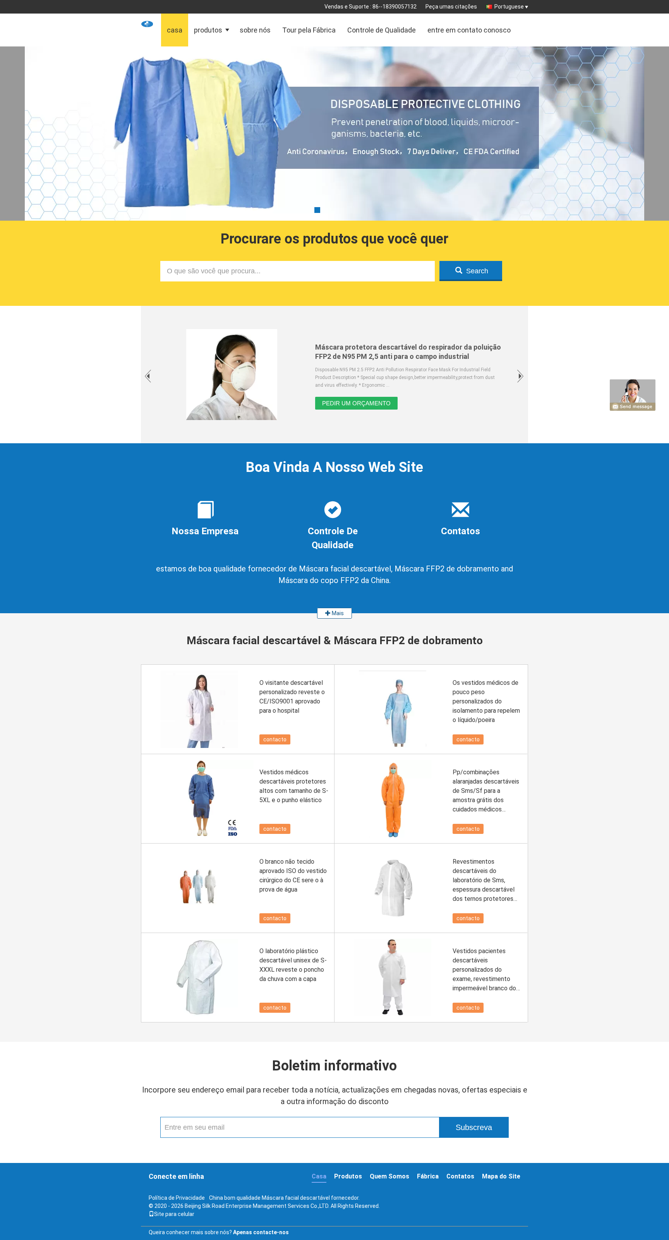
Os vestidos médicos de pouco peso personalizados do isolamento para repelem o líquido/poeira (486, 701)
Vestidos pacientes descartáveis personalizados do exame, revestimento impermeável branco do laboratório (484, 970)
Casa (319, 1176)
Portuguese (509, 6)
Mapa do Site (501, 1176)
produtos (208, 30)
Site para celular (174, 1214)
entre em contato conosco (469, 30)
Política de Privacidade (177, 1198)
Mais (337, 613)
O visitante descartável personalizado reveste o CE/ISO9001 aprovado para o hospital (292, 696)
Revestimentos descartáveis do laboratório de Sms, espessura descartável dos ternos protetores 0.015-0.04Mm (484, 881)
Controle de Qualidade (381, 30)
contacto (274, 739)
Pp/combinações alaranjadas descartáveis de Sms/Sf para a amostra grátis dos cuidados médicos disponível (486, 791)
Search (477, 271)
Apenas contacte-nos (261, 1232)
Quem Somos (389, 1176)
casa (174, 30)
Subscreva (474, 1127)
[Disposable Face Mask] (334, 152)
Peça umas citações (451, 6)
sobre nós (255, 30)
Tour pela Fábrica (309, 30)
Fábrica (428, 1176)
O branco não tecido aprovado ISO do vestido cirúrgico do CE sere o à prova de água (293, 875)
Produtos (348, 1176)
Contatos (460, 1176)
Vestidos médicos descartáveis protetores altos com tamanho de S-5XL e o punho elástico (293, 786)
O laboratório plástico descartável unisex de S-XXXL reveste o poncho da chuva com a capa (293, 965)
